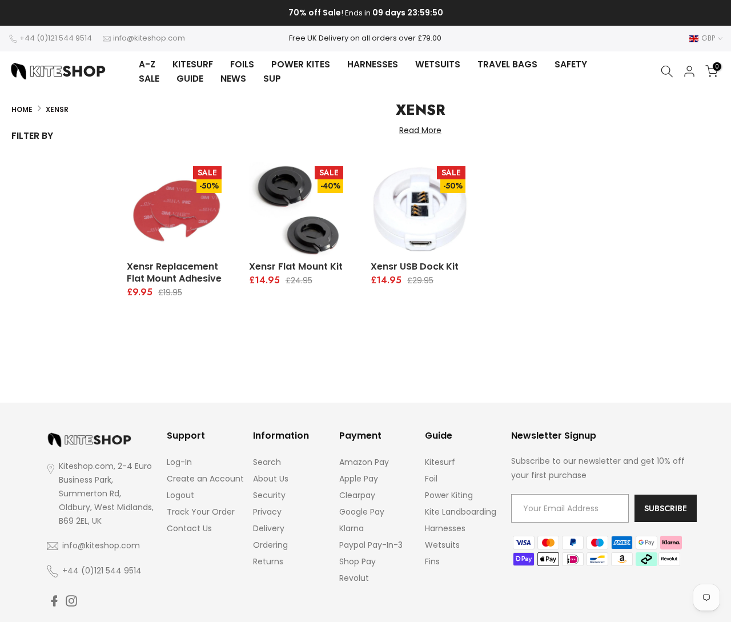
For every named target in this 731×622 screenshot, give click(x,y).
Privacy (267, 511)
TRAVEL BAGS (507, 64)
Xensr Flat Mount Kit (296, 266)
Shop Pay (357, 561)
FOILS (242, 64)
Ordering (270, 545)
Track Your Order (201, 511)
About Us (270, 478)
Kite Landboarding (460, 511)
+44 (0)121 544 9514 (55, 38)
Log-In (179, 462)
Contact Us (189, 528)
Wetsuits (442, 545)
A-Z (147, 64)
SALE (149, 79)
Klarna (351, 528)
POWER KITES (300, 64)
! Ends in (365, 12)
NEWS (233, 79)
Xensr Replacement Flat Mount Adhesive (174, 272)
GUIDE (189, 79)
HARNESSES (372, 64)
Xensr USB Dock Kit (415, 266)
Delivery (268, 528)
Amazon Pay (364, 462)
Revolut (354, 578)
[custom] (54, 600)
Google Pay (361, 511)
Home (22, 109)
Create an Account (205, 478)
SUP (272, 79)
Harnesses (445, 528)
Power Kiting (449, 495)
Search (267, 462)
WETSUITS (437, 64)
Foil (431, 478)
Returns (268, 561)
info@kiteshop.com (149, 38)
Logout (180, 495)
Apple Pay (358, 478)
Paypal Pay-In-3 (371, 545)
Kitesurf (440, 462)
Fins (432, 561)
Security (269, 495)
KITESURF (192, 64)
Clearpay (357, 495)
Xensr (57, 109)
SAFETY (571, 64)
